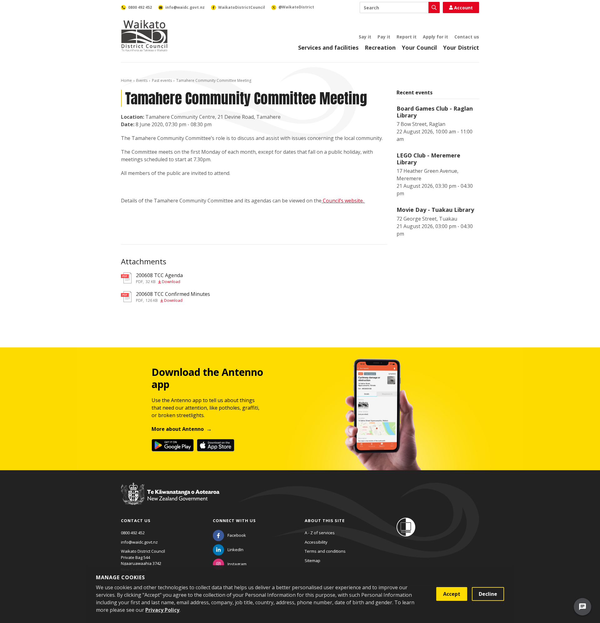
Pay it (384, 37)
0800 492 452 (133, 533)
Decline (488, 594)
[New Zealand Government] (170, 499)
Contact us (466, 37)
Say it (365, 37)
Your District (461, 47)
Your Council (419, 47)
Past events (162, 80)
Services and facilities (328, 47)
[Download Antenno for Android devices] (173, 445)
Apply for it (435, 37)
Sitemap (312, 560)
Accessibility (316, 542)
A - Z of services (320, 533)
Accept (451, 594)
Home (126, 80)
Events (142, 80)
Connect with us (234, 520)
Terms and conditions (325, 551)
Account (463, 8)
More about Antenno (178, 429)
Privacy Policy (162, 609)
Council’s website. (344, 200)
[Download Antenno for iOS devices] (215, 445)
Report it (407, 37)
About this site (325, 520)
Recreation (380, 47)
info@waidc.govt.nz (139, 542)
